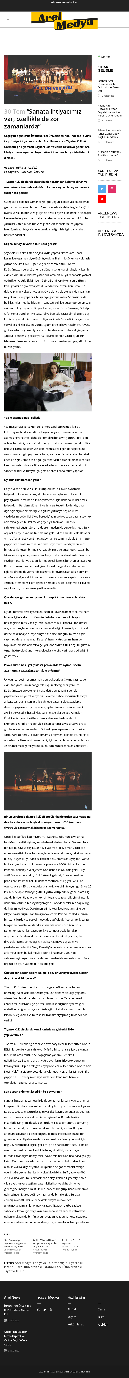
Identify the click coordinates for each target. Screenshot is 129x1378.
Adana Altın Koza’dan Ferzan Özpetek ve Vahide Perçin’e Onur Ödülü (110, 110)
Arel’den (103, 1324)
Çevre (101, 1309)
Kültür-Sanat (76, 1324)
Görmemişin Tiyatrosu (66, 1263)
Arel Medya (23, 1263)
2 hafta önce (107, 95)
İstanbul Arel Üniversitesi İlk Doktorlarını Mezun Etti (109, 85)
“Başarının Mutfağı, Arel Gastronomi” (109, 153)
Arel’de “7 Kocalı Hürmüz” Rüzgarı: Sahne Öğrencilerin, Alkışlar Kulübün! (46, 1243)
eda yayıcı (40, 1263)
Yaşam (72, 1317)
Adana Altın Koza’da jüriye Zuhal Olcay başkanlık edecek (109, 134)
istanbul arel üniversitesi (23, 1267)
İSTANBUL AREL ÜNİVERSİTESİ (65, 2)
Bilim (101, 1317)
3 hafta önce (107, 120)
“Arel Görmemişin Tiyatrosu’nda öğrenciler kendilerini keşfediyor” (15, 1243)
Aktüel (72, 1309)
